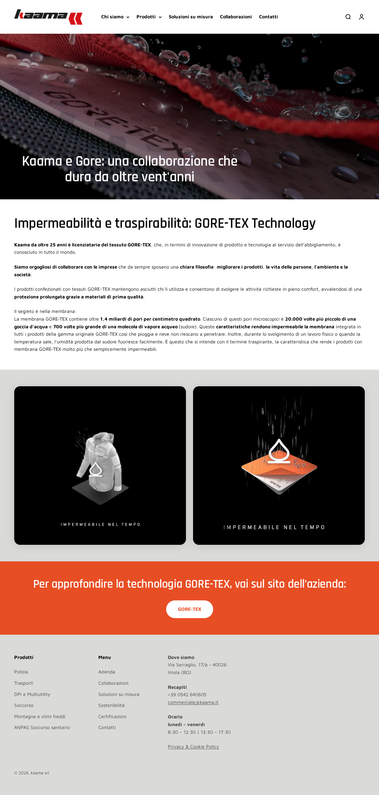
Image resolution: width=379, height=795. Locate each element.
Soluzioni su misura (191, 16)
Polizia (21, 671)
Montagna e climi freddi (39, 716)
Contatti (268, 16)
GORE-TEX (189, 609)
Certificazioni (112, 716)
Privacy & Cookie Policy (193, 746)
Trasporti (23, 683)
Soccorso (23, 705)
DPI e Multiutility (32, 694)
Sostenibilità (111, 705)
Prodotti (146, 16)
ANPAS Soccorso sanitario (42, 727)
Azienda (106, 671)
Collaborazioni (236, 16)
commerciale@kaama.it (193, 702)
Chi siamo (112, 16)
